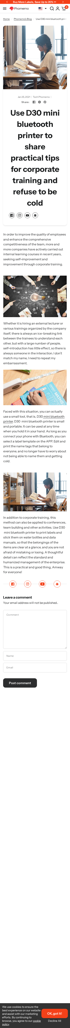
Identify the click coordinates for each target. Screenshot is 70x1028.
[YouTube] (27, 215)
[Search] (52, 8)
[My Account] (57, 8)
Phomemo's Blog (23, 18)
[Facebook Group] (35, 215)
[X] (39, 102)
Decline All (54, 1021)
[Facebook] (34, 102)
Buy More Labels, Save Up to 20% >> (34, 1)
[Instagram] (20, 215)
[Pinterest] (45, 102)
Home (6, 18)
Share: (25, 102)
